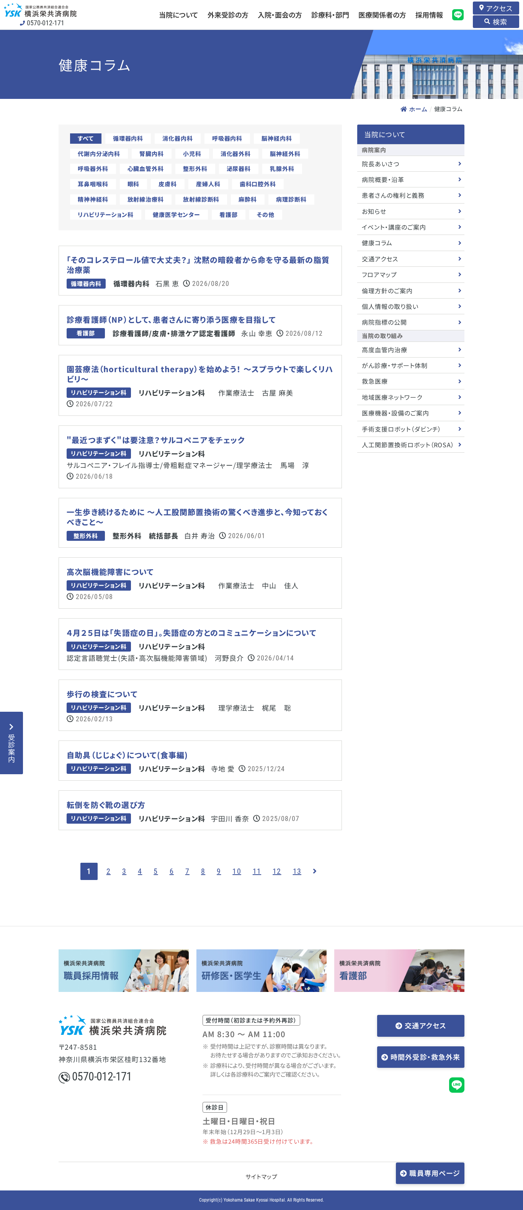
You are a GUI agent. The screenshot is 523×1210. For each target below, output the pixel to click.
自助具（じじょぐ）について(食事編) (127, 755)
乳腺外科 (282, 168)
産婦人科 (208, 184)
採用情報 (429, 15)
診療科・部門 (330, 15)
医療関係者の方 (382, 15)
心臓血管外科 (145, 168)
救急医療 (375, 381)
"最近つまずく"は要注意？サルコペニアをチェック (156, 440)
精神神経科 (93, 199)
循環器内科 (128, 138)
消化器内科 (177, 138)
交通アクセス (380, 258)
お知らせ (374, 211)
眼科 (133, 184)
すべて (86, 138)
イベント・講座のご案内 (394, 226)
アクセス (499, 8)
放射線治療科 (145, 199)
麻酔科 (248, 199)
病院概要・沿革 (383, 179)
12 (277, 871)
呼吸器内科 (227, 138)
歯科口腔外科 (258, 184)
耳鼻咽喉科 (93, 184)
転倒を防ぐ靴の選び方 (106, 805)
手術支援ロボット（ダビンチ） (401, 428)
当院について (178, 15)
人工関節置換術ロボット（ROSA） (408, 444)
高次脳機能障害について (110, 572)
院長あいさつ (380, 163)
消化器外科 (236, 153)
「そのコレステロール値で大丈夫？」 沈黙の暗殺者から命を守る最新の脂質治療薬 (198, 265)
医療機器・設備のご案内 (395, 412)
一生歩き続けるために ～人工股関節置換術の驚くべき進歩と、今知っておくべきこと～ (197, 517)
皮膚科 (168, 184)
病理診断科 (291, 199)
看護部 (228, 214)
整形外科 (195, 168)
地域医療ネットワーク (392, 397)
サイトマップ (261, 1176)
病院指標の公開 (384, 322)
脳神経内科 (277, 138)
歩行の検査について (102, 694)
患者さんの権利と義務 (393, 195)
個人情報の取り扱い (390, 306)
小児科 (192, 153)
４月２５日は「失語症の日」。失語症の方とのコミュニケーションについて (191, 633)
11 (257, 871)
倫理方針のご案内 (387, 290)
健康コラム (377, 242)
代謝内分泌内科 (99, 153)
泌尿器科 (239, 168)
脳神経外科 (285, 153)
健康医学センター (176, 214)
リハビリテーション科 (106, 214)
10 (236, 871)
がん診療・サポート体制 (395, 365)
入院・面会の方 (280, 15)
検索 (500, 21)
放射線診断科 (201, 199)
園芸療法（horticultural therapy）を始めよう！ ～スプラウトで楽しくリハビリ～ (200, 374)
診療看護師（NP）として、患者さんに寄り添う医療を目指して (171, 320)
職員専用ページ (434, 1173)
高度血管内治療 (384, 349)
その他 (266, 214)
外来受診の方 (228, 15)
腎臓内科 (151, 153)
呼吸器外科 (93, 168)
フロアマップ (379, 274)
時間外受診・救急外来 (425, 1057)
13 (297, 871)
